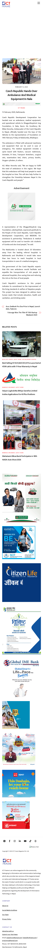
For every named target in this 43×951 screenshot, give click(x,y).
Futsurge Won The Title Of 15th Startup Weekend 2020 (22, 313)
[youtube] (25, 841)
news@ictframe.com (30, 937)
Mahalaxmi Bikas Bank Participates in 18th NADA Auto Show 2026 (19, 457)
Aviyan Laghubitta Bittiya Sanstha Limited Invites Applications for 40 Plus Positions (19, 392)
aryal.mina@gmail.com (10, 940)
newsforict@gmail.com (14, 937)
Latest (16, 359)
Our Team (5, 914)
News (20, 359)
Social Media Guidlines (9, 910)
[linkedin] (20, 841)
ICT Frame (21, 108)
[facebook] (9, 841)
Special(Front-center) (29, 359)
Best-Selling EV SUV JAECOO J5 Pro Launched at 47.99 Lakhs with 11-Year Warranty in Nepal (21, 364)
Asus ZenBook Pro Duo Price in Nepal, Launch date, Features (23, 307)
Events (11, 359)
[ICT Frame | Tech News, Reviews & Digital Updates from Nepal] (6, 6)
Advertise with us (8, 931)
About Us (5, 905)
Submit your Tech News (10, 934)
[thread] (35, 841)
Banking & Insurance (8, 387)
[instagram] (15, 841)
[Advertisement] (21, 31)
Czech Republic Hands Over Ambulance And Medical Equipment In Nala (21, 95)
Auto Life (5, 359)
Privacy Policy (6, 919)
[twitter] (4, 841)
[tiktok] (30, 841)
